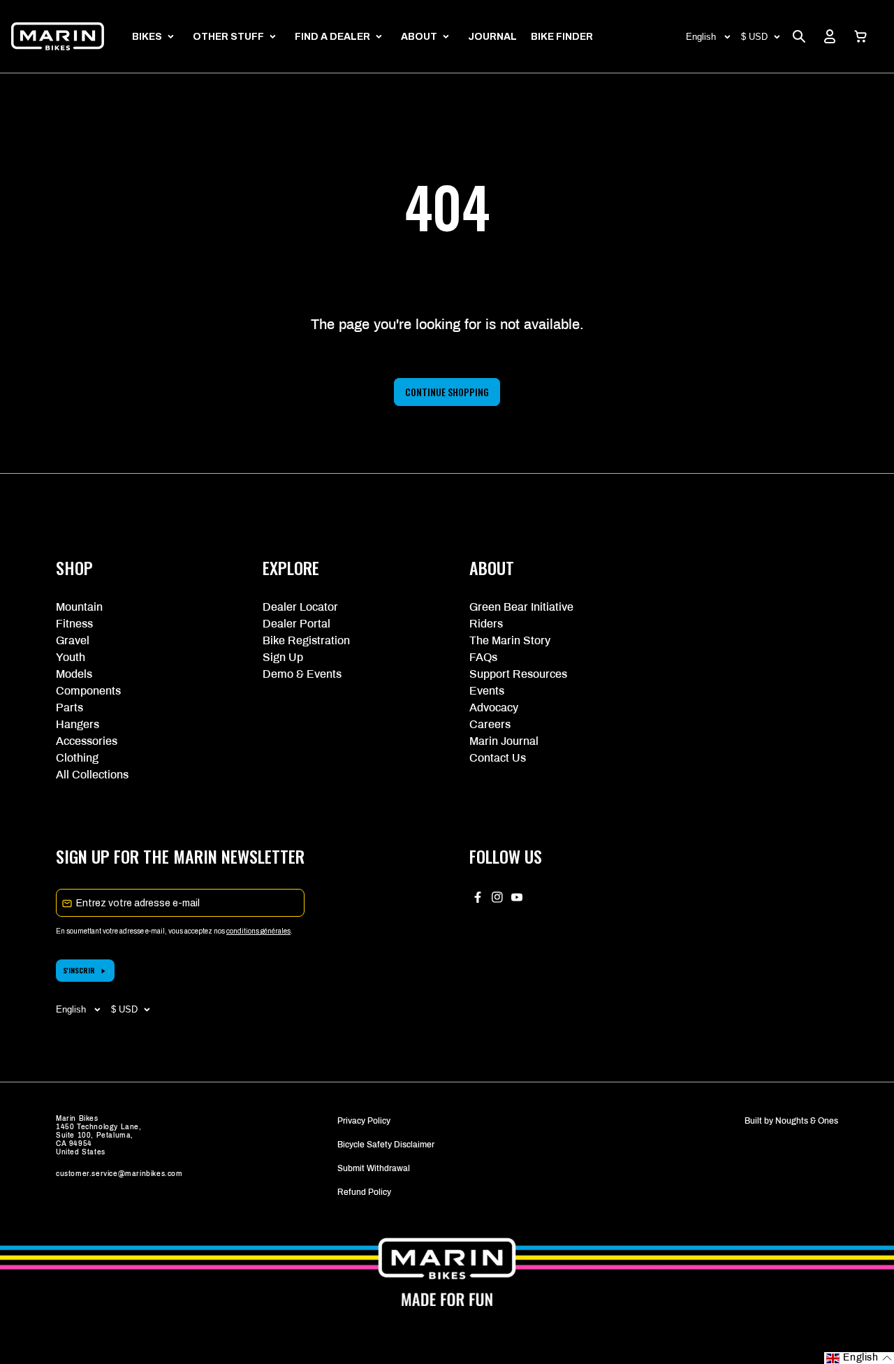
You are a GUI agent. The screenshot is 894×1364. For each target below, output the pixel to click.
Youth (70, 657)
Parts (69, 707)
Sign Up (283, 657)
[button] (860, 36)
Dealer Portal (296, 624)
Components (88, 691)
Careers (490, 724)
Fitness (74, 624)
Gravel (72, 640)
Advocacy (493, 707)
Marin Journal (503, 741)
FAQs (483, 657)
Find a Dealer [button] (332, 36)
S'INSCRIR (79, 970)
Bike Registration (306, 640)
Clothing (77, 758)
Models (74, 674)
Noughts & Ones (806, 1121)
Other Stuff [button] (228, 36)
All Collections (92, 775)
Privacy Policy (363, 1121)
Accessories (86, 741)
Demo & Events (302, 674)
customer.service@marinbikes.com (119, 1173)
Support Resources (518, 674)
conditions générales (258, 931)
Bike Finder (562, 36)
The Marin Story (509, 640)
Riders (486, 624)
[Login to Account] (829, 36)
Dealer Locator (300, 607)
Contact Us (497, 758)
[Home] (57, 36)
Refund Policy (364, 1192)
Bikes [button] (147, 36)
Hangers (77, 724)
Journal (492, 36)
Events (486, 691)
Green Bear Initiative (521, 607)
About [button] (419, 36)
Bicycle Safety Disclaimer (385, 1144)
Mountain (79, 607)
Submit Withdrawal (373, 1168)
